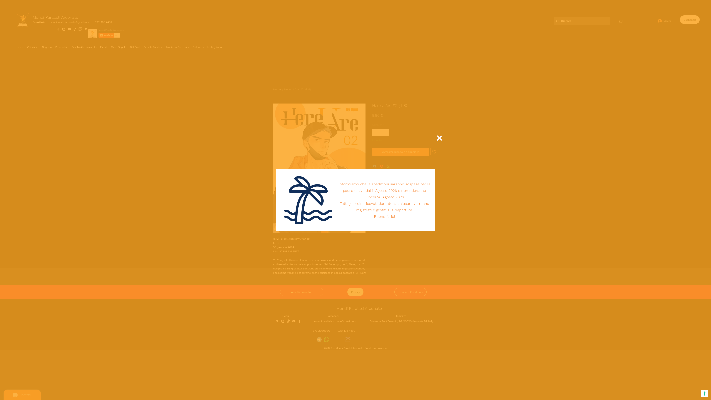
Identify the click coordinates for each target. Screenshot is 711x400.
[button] (439, 138)
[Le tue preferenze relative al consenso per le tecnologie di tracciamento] (704, 393)
